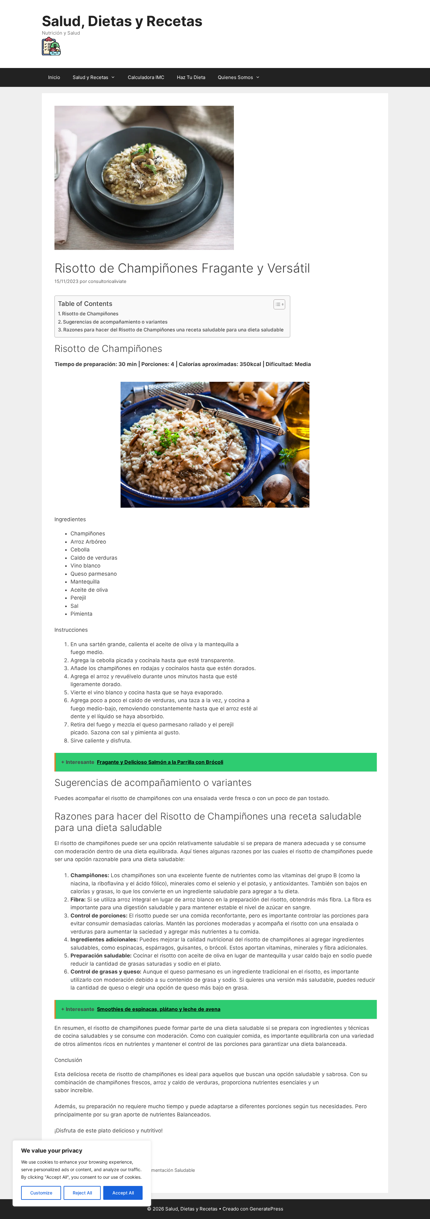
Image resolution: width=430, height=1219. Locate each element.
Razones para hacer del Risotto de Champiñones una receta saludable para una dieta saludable (173, 330)
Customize (41, 1192)
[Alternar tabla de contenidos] (276, 304)
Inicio (54, 77)
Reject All (82, 1192)
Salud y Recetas (90, 77)
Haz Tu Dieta (191, 77)
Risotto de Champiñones (90, 314)
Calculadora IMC (146, 77)
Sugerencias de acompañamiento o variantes (115, 322)
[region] (82, 1173)
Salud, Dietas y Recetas (122, 21)
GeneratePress (266, 1209)
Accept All (123, 1192)
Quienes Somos (235, 77)
